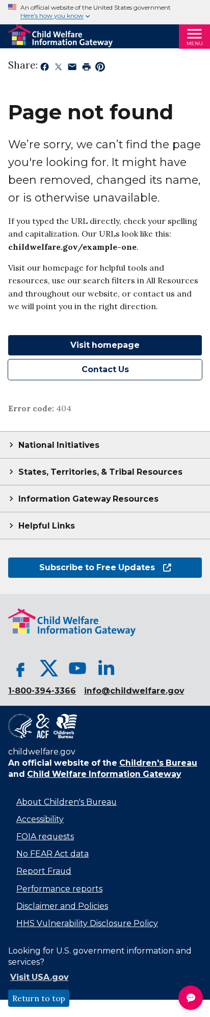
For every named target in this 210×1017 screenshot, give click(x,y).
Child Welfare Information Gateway (104, 774)
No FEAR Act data (52, 854)
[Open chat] (190, 998)
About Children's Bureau (66, 802)
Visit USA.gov (39, 977)
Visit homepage (105, 345)
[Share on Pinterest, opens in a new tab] (100, 68)
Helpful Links (46, 526)
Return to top (38, 998)
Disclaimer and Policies (62, 906)
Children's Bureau (158, 763)
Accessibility (40, 819)
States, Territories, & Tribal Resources (100, 472)
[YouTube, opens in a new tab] (77, 668)
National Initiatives (58, 445)
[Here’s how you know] (105, 12)
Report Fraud (43, 871)
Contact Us (105, 369)
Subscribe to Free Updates (81, 567)
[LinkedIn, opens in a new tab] (106, 668)
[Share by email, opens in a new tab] (72, 68)
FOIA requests (45, 836)
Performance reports (59, 889)
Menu (195, 43)
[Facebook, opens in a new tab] (20, 668)
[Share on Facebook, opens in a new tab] (44, 68)
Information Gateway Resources (88, 499)
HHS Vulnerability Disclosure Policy (87, 923)
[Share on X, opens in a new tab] (58, 68)
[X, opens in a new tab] (49, 668)
